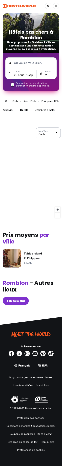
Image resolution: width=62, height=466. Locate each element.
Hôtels (49, 377)
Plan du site (47, 441)
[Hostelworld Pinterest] (43, 353)
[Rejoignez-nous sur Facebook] (11, 353)
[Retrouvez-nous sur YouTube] (35, 353)
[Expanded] (6, 101)
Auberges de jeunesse (30, 377)
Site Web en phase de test (23, 441)
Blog (11, 377)
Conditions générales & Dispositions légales (31, 425)
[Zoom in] (57, 209)
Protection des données (30, 417)
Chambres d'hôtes (23, 385)
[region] (31, 173)
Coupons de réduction (22, 433)
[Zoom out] (57, 215)
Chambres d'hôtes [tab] (45, 109)
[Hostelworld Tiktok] (51, 353)
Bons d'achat (45, 433)
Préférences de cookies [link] (31, 449)
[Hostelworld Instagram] (27, 353)
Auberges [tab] (8, 109)
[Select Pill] (48, 6)
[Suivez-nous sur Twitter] (19, 353)
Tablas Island (16, 300)
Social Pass (42, 385)
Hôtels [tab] (24, 109)
